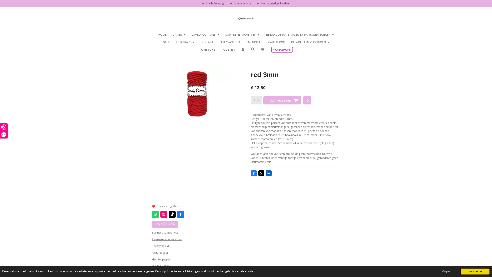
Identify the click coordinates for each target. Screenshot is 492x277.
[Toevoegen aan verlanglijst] (307, 100)
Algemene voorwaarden (167, 239)
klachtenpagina (161, 259)
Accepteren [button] (475, 271)
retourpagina (160, 252)
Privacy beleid (161, 246)
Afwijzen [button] (446, 271)
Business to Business (165, 232)
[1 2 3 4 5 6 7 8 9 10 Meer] (256, 100)
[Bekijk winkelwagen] (262, 50)
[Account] (243, 50)
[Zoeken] (253, 49)
